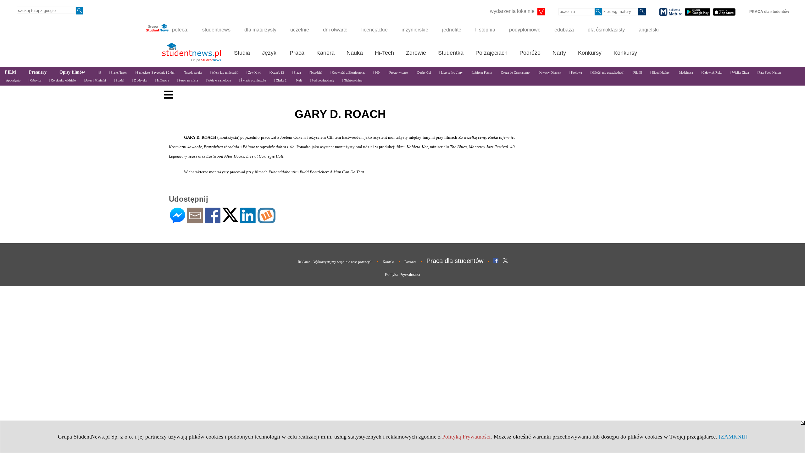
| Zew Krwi (254, 72)
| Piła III (637, 72)
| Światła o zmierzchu (252, 80)
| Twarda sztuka (192, 72)
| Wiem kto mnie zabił (224, 72)
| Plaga (296, 72)
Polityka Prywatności (402, 274)
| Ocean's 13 (276, 72)
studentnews (216, 29)
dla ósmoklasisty (606, 29)
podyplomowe (525, 29)
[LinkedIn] (248, 220)
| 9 (99, 72)
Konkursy (590, 53)
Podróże (530, 53)
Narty (559, 53)
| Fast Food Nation (769, 72)
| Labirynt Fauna (481, 72)
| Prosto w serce (398, 72)
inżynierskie (415, 29)
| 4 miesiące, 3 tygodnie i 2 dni (155, 72)
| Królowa (575, 72)
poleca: (179, 29)
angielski (649, 29)
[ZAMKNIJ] (733, 436)
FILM (10, 72)
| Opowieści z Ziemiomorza (347, 72)
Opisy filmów (72, 72)
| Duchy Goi (423, 72)
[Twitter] (230, 219)
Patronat (410, 262)
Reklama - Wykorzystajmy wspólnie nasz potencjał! (335, 262)
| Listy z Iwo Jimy (451, 72)
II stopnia (485, 29)
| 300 (376, 72)
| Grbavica (35, 80)
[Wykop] (266, 220)
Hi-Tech (384, 53)
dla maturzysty (260, 29)
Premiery (38, 72)
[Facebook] (212, 220)
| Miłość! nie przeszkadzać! (607, 72)
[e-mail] (195, 220)
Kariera (325, 53)
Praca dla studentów (454, 260)
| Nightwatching (352, 80)
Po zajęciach (491, 53)
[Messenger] (177, 220)
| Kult (298, 80)
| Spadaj (119, 80)
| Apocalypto (12, 80)
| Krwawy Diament (549, 72)
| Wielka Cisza (739, 72)
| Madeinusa (685, 72)
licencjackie (374, 29)
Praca (297, 53)
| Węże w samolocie (218, 80)
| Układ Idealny (659, 72)
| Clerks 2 (280, 80)
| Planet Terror (118, 72)
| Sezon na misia (187, 80)
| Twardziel (315, 72)
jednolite (451, 29)
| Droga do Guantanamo (515, 72)
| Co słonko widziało (62, 80)
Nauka (355, 53)
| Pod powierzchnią (322, 80)
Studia (242, 53)
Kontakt (388, 262)
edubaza (564, 29)
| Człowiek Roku (711, 72)
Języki (270, 53)
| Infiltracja (162, 80)
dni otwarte (335, 29)
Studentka (451, 53)
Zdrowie (416, 53)
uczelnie (299, 29)
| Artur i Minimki (95, 80)
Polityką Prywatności (466, 436)
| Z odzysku (139, 80)
